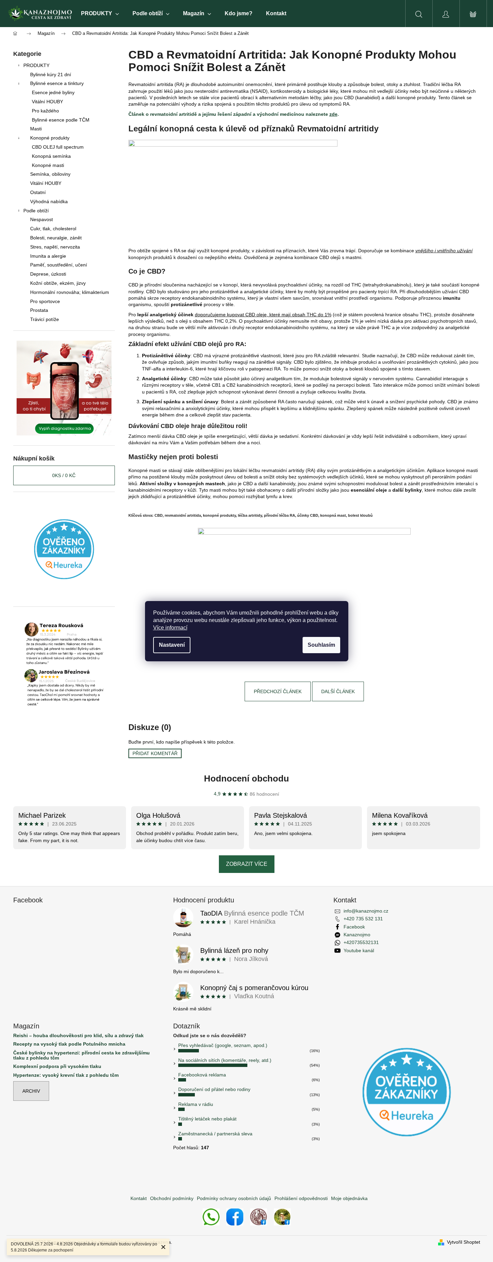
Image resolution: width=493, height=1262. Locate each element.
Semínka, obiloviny (50, 174)
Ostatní (38, 192)
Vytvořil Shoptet (463, 1242)
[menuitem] (100, 13)
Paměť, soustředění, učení (58, 265)
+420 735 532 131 (363, 918)
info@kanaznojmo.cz (366, 911)
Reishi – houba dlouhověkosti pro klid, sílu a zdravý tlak (78, 1035)
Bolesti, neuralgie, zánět (56, 237)
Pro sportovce (45, 301)
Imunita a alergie (48, 256)
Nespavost (41, 219)
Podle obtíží (36, 210)
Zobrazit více (246, 864)
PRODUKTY (36, 65)
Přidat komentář (155, 753)
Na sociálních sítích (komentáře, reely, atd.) (224, 1060)
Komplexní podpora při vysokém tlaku (57, 1066)
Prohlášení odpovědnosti (301, 1198)
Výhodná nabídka (49, 201)
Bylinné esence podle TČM (60, 120)
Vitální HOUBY (47, 101)
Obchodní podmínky (171, 1198)
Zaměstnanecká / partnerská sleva (215, 1133)
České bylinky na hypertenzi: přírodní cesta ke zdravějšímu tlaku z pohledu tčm (81, 1055)
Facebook (354, 926)
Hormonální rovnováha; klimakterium (69, 292)
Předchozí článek (278, 691)
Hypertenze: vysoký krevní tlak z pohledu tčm (66, 1075)
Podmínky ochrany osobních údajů (234, 1198)
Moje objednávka (349, 1198)
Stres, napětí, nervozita (55, 247)
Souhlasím (321, 645)
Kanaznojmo (357, 934)
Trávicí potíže (44, 319)
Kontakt (138, 1198)
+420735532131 (361, 942)
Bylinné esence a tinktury (57, 83)
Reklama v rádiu (195, 1104)
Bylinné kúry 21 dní (50, 74)
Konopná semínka (51, 156)
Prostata (39, 310)
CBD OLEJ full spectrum (58, 147)
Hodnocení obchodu (246, 778)
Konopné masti (48, 165)
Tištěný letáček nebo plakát (207, 1118)
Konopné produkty (49, 138)
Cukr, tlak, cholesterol (53, 228)
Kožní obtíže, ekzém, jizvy (58, 283)
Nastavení (172, 645)
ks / (64, 475)
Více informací (170, 627)
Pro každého (45, 110)
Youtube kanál (359, 950)
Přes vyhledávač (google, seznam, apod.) (222, 1045)
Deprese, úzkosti (48, 274)
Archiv (31, 1091)
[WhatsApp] (211, 1216)
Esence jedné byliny (53, 92)
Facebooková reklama (202, 1074)
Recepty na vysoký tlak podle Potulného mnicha (69, 1044)
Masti (36, 128)
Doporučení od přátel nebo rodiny (214, 1089)
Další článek (338, 691)
